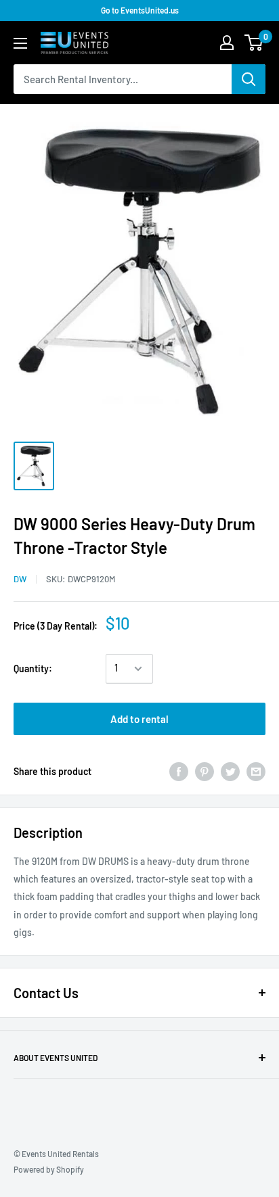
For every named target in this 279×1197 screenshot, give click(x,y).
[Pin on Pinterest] (204, 771)
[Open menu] (20, 43)
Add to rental (139, 719)
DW (20, 578)
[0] (254, 42)
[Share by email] (255, 771)
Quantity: (33, 668)
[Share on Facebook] (178, 771)
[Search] (248, 79)
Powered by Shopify (49, 1169)
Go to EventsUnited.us (140, 10)
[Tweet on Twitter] (230, 771)
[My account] (227, 42)
